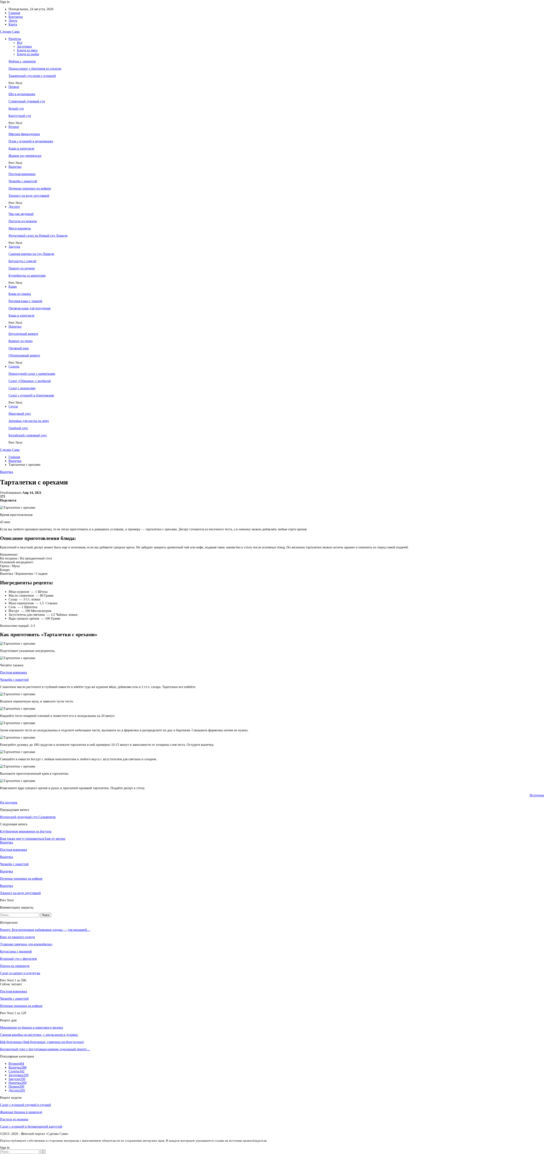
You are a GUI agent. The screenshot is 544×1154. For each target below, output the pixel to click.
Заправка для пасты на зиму (28, 421)
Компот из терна (20, 341)
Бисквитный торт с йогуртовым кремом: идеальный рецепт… (45, 1049)
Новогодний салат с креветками (31, 373)
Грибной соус (18, 428)
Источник (537, 795)
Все (19, 42)
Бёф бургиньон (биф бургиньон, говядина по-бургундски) (42, 1042)
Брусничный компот (23, 334)
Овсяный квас (18, 348)
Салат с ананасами (21, 388)
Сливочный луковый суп (26, 101)
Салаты (13, 366)
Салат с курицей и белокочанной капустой (31, 1126)
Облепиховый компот (24, 355)
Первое (13, 87)
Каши (12, 286)
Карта (12, 24)
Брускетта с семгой (22, 261)
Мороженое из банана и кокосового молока (31, 1027)
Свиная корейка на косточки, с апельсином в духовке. (39, 1034)
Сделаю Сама (10, 31)
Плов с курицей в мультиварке (30, 141)
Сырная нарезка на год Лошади (31, 254)
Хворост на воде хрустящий (28, 195)
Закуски (14, 246)
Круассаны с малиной (16, 951)
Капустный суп (19, 116)
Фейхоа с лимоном (22, 61)
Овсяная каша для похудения (29, 308)
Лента (12, 20)
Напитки (14, 326)
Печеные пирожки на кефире (29, 188)
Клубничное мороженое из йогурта (25, 831)
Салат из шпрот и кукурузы (20, 973)
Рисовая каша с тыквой (25, 301)
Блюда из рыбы (28, 54)
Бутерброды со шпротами (27, 275)
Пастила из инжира (22, 221)
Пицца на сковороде (15, 966)
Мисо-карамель (19, 228)
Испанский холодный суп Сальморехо (28, 817)
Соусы (13, 406)
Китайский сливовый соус (27, 435)
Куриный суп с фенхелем (18, 958)
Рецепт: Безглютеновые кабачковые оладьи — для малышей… (45, 930)
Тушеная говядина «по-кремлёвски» (26, 944)
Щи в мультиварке (21, 94)
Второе (13, 127)
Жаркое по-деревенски (24, 155)
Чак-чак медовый (21, 214)
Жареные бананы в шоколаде (21, 1112)
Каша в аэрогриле (21, 148)
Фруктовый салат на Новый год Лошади (38, 235)
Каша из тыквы (19, 294)
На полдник (8, 802)
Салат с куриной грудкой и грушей (25, 1105)
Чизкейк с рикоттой (22, 181)
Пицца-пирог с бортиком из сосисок (34, 68)
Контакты (15, 16)
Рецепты (14, 39)
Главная (14, 13)
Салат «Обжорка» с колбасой (29, 381)
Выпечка (14, 166)
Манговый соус (19, 413)
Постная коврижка (21, 174)
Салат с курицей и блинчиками (31, 395)
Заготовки (24, 46)
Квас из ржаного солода (17, 937)
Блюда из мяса (27, 50)
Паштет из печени (21, 268)
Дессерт (14, 206)
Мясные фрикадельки (24, 134)
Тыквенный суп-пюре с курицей (32, 76)
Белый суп (16, 108)
